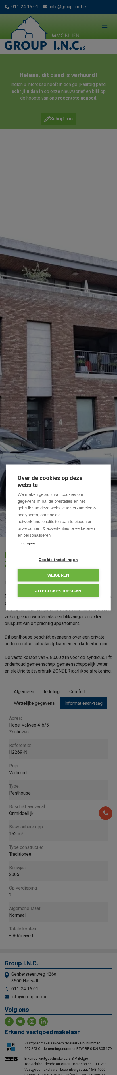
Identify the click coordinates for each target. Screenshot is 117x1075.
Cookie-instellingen (58, 560)
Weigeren (58, 575)
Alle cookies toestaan (58, 591)
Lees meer (26, 544)
